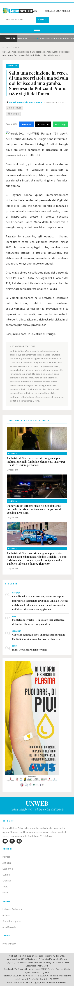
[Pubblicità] (37, 725)
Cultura (6, 874)
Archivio (6, 915)
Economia (8, 868)
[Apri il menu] (37, 29)
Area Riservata (9, 927)
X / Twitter (43, 124)
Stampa (15, 113)
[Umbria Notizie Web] (37, 9)
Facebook (26, 124)
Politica (6, 857)
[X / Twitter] (12, 841)
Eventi (5, 892)
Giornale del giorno (12, 921)
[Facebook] (19, 841)
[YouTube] (5, 841)
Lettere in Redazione (12, 909)
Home (5, 47)
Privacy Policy (9, 943)
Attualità (7, 862)
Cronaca (15, 47)
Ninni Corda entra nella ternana (29, 649)
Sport (5, 886)
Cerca (42, 19)
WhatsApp (60, 124)
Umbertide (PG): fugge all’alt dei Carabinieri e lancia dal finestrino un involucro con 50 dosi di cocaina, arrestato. (34, 509)
